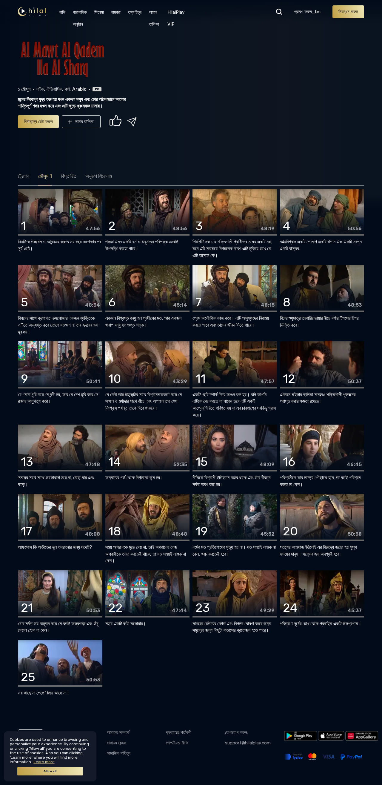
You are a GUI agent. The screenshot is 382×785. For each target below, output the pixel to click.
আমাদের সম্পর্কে (118, 732)
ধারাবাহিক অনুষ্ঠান (80, 14)
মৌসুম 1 (45, 176)
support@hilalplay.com (248, 743)
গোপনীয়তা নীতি (177, 743)
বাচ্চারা (116, 12)
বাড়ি (62, 12)
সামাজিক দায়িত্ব (118, 753)
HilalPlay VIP (175, 14)
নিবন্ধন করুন (348, 11)
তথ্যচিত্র (134, 12)
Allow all (50, 771)
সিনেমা (99, 12)
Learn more (44, 762)
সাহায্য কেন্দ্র (116, 743)
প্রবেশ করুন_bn (307, 11)
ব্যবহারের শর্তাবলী (178, 732)
